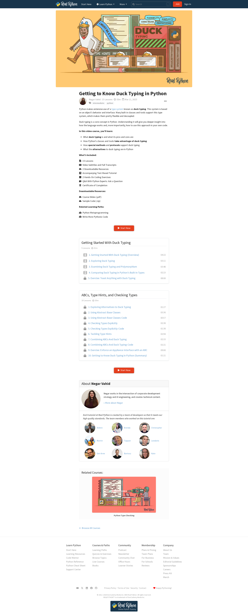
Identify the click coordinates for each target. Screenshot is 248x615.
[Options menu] (165, 101)
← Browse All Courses (89, 528)
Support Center (73, 569)
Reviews (146, 565)
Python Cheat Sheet (75, 565)
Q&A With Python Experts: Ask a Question (103, 181)
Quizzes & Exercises (101, 553)
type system (117, 109)
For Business (148, 557)
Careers (167, 569)
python (110, 103)
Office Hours (124, 561)
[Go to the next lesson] (124, 48)
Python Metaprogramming (95, 212)
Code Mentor (72, 557)
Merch (166, 577)
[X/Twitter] (82, 588)
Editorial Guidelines (172, 561)
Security (134, 588)
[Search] (133, 4)
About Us (167, 550)
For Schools (147, 561)
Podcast (122, 550)
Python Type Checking (124, 515)
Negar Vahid (95, 99)
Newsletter (123, 553)
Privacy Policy (110, 588)
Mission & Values (171, 557)
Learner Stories (125, 565)
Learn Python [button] (106, 4)
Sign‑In (187, 4)
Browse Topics (99, 557)
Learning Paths (99, 550)
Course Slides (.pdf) (92, 196)
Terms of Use (123, 588)
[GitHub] (96, 588)
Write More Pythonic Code (95, 216)
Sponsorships (169, 565)
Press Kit (167, 573)
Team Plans (147, 553)
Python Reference (75, 561)
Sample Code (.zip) (91, 200)
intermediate (98, 103)
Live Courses (98, 561)
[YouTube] (77, 588)
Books (95, 565)
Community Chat (126, 557)
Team (166, 553)
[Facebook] (91, 588)
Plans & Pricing (149, 550)
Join (177, 3)
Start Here (86, 4)
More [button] (122, 4)
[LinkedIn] (86, 588)
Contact (142, 588)
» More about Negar (113, 402)
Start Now (125, 228)
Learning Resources (75, 553)
